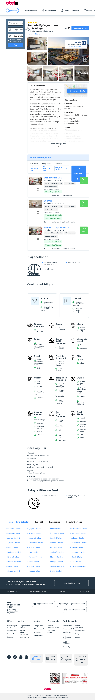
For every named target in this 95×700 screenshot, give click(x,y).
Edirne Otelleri (35, 566)
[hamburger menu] (16, 4)
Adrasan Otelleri (78, 538)
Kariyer (78, 637)
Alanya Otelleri (13, 538)
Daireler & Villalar (72, 10)
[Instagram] (15, 657)
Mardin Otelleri (35, 538)
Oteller (14, 10)
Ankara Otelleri (35, 533)
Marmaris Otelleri (78, 552)
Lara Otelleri (34, 552)
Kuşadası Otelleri (78, 566)
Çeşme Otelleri (35, 529)
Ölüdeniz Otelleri (57, 533)
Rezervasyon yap (80, 28)
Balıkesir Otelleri (14, 562)
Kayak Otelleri (50, 10)
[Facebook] (9, 657)
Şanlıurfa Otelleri (57, 552)
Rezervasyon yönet (38, 591)
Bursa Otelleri (34, 547)
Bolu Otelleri (34, 562)
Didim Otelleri (56, 571)
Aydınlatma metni (67, 638)
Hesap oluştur (39, 635)
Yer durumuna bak (79, 173)
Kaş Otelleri (76, 562)
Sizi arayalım (11, 591)
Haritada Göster (79, 91)
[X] (20, 657)
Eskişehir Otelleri (36, 543)
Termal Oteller (31, 10)
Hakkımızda (67, 626)
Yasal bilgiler (67, 647)
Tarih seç (84, 180)
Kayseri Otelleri (35, 557)
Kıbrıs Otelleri (56, 547)
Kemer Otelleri (13, 571)
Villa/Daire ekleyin (51, 631)
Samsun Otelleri (57, 566)
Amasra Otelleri (56, 543)
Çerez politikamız (79, 626)
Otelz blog (53, 658)
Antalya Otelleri (13, 533)
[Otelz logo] (12, 4)
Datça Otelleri (13, 566)
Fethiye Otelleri (56, 562)
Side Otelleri (55, 529)
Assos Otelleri (34, 571)
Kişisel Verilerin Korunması (24, 632)
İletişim (63, 591)
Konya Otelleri (13, 557)
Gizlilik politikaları (66, 643)
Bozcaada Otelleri (78, 533)
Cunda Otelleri (56, 538)
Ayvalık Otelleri (13, 543)
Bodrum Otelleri (14, 552)
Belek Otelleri (77, 557)
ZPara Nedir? (39, 629)
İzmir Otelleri (12, 547)
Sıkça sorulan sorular (25, 626)
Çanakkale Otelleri (79, 543)
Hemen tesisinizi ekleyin (54, 626)
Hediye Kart (38, 626)
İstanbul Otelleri (14, 529)
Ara (15, 45)
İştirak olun (84, 591)
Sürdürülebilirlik (68, 629)
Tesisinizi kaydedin (72, 583)
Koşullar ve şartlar (67, 633)
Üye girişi (37, 632)
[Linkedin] (26, 657)
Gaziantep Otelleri (79, 529)
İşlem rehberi (25, 637)
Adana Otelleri (77, 547)
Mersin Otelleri (56, 557)
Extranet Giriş (37, 658)
